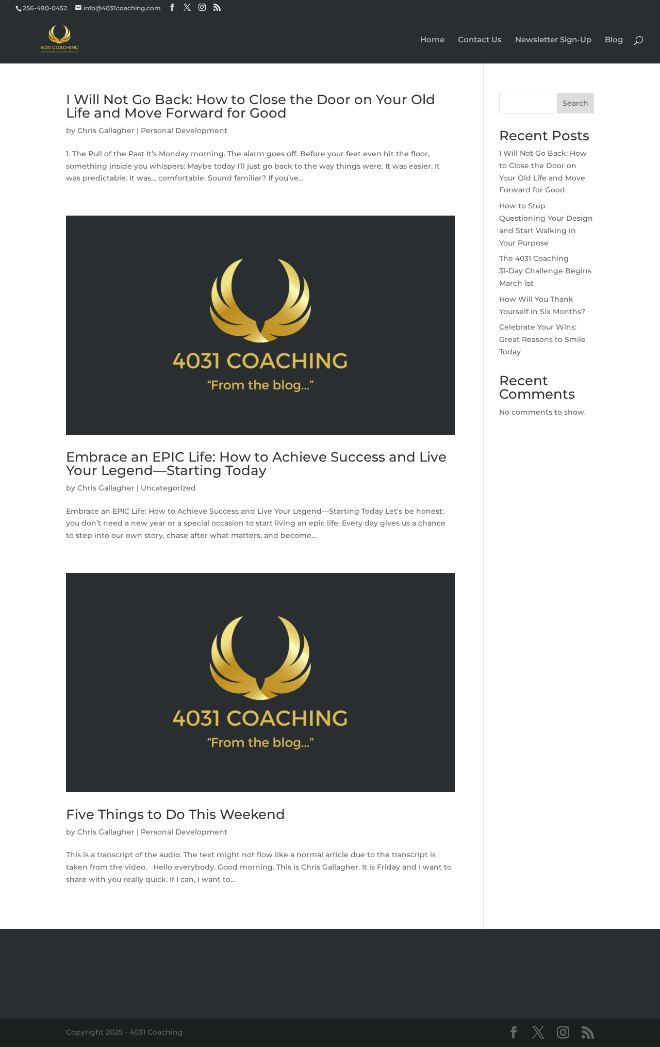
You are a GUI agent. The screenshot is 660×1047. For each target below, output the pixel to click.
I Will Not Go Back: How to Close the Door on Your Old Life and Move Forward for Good (250, 106)
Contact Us (480, 40)
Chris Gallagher (106, 130)
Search (575, 103)
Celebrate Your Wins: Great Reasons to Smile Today (542, 339)
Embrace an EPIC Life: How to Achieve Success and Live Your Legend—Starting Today (256, 464)
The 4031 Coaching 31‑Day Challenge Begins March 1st (545, 271)
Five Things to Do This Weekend (175, 814)
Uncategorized (168, 488)
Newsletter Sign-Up (553, 40)
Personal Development (184, 130)
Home (432, 40)
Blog (614, 40)
